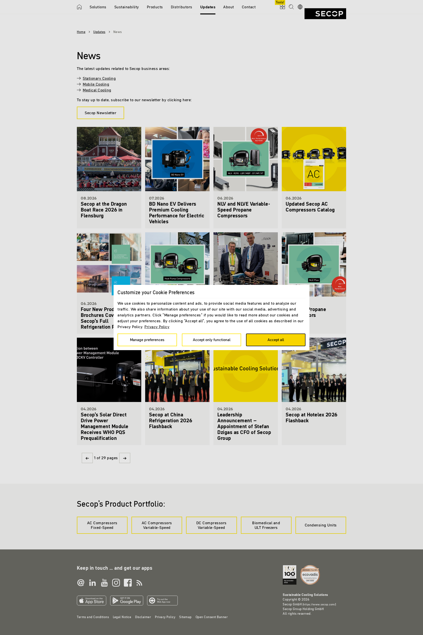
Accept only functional (211, 339)
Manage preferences (147, 339)
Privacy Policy (156, 326)
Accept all (276, 339)
